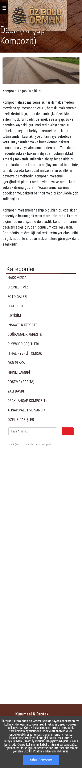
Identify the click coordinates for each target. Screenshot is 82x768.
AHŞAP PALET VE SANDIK (26, 410)
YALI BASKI (16, 391)
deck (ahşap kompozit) (21, 444)
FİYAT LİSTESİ (18, 306)
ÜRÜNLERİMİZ (18, 287)
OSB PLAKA (16, 363)
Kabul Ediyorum (41, 760)
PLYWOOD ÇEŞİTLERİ (23, 344)
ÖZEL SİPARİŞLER (21, 419)
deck (37, 444)
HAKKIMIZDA (17, 277)
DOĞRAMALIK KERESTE (25, 334)
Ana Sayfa (52, 49)
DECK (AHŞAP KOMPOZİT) (70, 49)
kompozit (46, 444)
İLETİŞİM (14, 315)
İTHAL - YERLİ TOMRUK (25, 353)
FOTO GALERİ (17, 296)
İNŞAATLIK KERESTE (22, 325)
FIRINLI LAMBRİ (19, 372)
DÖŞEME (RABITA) (21, 381)
